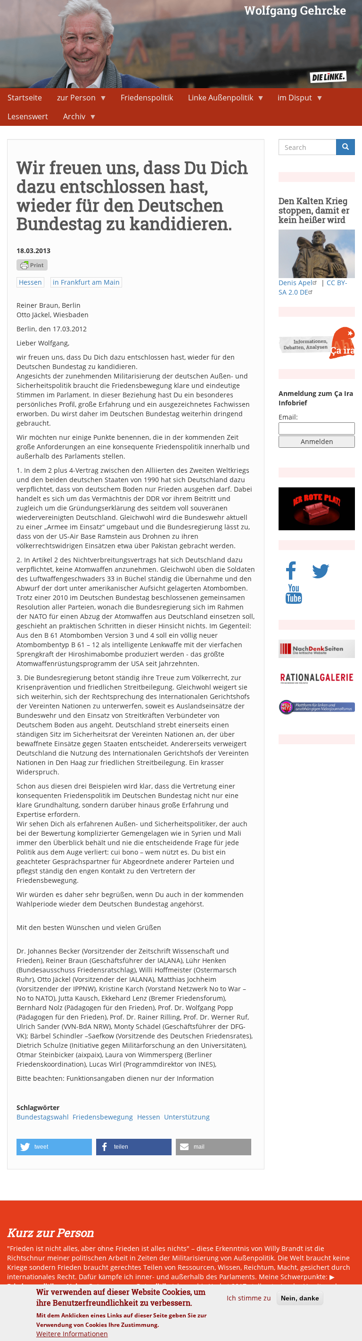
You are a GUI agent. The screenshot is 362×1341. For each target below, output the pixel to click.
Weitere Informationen (72, 1333)
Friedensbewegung (103, 1116)
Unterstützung (187, 1116)
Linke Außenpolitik (217, 99)
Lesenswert (28, 116)
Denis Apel (296, 282)
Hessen (30, 282)
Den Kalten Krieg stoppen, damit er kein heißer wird (314, 210)
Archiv (70, 118)
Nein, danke (300, 1298)
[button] (54, 1147)
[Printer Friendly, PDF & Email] (32, 264)
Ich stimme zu (249, 1297)
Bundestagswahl (42, 1116)
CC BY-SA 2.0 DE (313, 287)
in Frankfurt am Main (86, 282)
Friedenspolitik (147, 97)
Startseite (25, 97)
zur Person (72, 99)
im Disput (291, 99)
